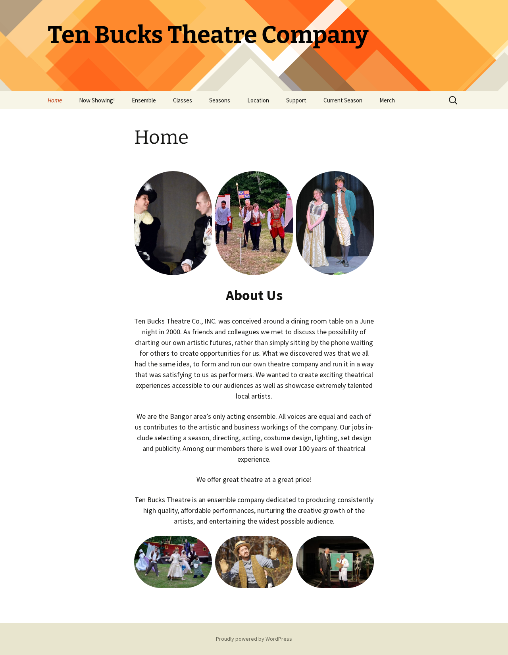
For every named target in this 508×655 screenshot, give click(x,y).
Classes (182, 100)
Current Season (342, 100)
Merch (387, 100)
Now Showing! (97, 100)
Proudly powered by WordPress (254, 638)
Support (296, 100)
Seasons (219, 100)
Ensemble (144, 100)
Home (55, 100)
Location (258, 100)
